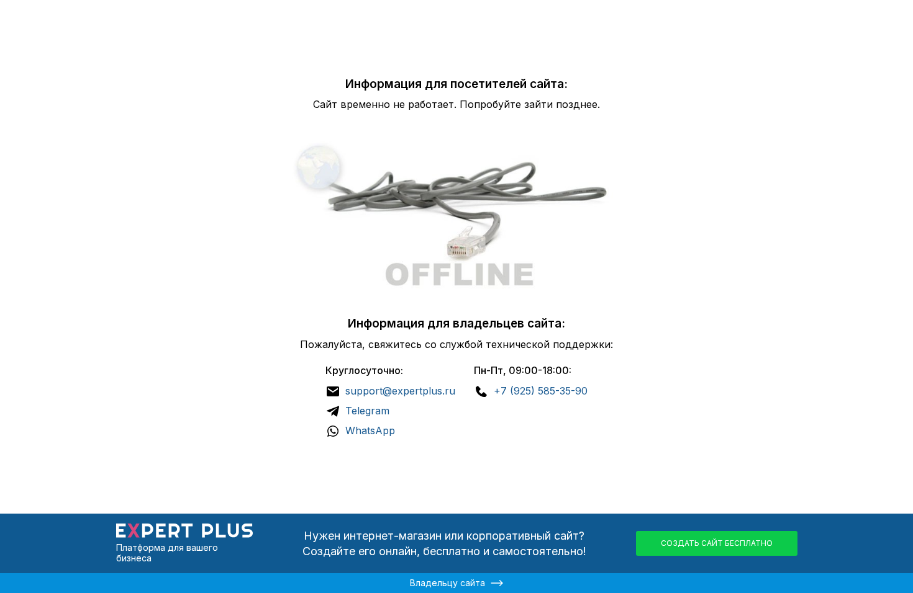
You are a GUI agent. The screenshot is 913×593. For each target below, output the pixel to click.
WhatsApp (370, 430)
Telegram (367, 410)
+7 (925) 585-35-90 (541, 391)
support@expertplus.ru (400, 391)
